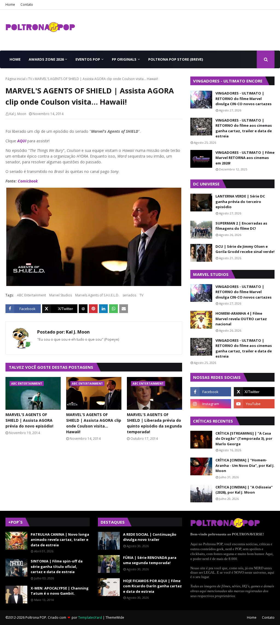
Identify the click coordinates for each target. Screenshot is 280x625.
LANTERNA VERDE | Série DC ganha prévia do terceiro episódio (240, 201)
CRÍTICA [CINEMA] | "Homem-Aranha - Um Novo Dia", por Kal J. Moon (245, 465)
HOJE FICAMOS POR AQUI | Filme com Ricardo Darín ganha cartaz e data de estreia (152, 586)
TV (30, 78)
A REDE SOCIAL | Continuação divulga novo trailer (149, 537)
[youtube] (254, 403)
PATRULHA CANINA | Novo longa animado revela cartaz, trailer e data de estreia (60, 539)
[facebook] (210, 391)
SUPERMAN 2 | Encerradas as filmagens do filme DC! (241, 226)
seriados (129, 295)
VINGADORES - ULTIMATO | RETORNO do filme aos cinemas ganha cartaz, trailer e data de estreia (243, 128)
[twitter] (254, 391)
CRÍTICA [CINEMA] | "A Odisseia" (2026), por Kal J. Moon (244, 490)
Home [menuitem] (15, 59)
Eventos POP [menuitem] (87, 59)
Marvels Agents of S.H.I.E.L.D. (97, 295)
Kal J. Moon (17, 113)
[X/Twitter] (59, 308)
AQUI (21, 140)
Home (10, 4)
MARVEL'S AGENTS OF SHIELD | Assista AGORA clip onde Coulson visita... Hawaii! (93, 423)
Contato (27, 4)
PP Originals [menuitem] (124, 59)
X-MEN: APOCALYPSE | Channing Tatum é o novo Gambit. (60, 591)
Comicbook (28, 181)
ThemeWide (115, 617)
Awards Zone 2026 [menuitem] (46, 59)
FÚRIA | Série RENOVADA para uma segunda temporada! (149, 560)
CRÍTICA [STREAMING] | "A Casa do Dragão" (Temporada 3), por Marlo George (243, 438)
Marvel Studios (60, 295)
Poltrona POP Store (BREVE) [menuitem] (175, 59)
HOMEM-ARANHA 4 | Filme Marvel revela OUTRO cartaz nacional (241, 318)
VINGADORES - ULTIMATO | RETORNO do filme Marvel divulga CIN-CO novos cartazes (243, 98)
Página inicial (15, 78)
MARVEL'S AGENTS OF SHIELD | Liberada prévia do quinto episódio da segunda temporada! (154, 423)
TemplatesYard (90, 617)
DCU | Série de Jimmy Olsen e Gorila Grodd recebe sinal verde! (245, 249)
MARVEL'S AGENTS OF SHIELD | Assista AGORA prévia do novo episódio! (29, 420)
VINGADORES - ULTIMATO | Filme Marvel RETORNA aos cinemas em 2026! (245, 158)
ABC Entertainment (31, 295)
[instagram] (210, 403)
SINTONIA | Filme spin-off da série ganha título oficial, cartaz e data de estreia (57, 566)
